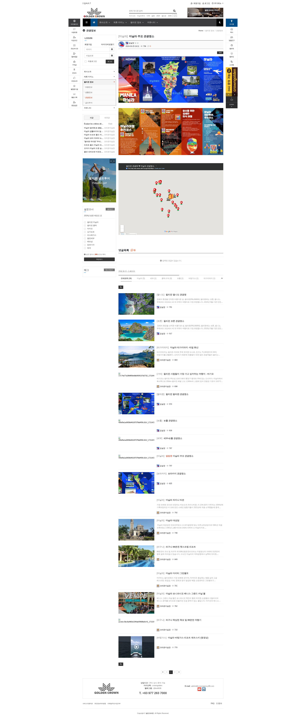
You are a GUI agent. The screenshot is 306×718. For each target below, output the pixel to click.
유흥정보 (88, 87)
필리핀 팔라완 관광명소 (173, 394)
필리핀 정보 (136, 22)
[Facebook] (120, 241)
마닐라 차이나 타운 (170, 500)
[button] (222, 12)
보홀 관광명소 (167, 420)
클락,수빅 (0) (167, 278)
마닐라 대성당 (168, 520)
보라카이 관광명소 (171, 473)
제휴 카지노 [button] (88, 77)
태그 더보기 (109, 270)
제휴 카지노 (119, 22)
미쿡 (148, 16)
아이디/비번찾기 (107, 44)
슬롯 (153, 16)
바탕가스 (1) (193, 278)
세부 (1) (153, 278)
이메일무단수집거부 (114, 703)
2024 (158, 16)
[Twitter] (124, 241)
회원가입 (197, 3)
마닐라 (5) (141, 278)
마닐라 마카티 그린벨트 (173, 573)
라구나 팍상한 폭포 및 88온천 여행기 (179, 620)
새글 (91, 118)
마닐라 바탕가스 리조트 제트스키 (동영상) (182, 637)
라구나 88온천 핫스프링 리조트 (176, 547)
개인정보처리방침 (100, 703)
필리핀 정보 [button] (88, 82)
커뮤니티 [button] (87, 108)
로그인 (207, 3)
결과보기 (110, 209)
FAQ (212, 703)
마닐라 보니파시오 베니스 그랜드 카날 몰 (181, 593)
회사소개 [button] (87, 72)
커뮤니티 (151, 22)
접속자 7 (87, 3)
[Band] (133, 241)
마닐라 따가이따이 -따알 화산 (177, 347)
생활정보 (88, 92)
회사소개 (103, 22)
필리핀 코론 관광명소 (170, 321)
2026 (169, 16)
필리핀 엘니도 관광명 (171, 294)
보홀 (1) (180, 278)
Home (201, 31)
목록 (220, 53)
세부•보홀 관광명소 (169, 438)
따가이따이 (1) (209, 278)
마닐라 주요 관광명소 (175, 456)
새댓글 (107, 118)
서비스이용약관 (88, 703)
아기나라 (132, 16)
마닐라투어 (141, 16)
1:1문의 (219, 703)
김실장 (131, 43)
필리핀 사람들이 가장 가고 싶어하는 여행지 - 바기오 (185, 374)
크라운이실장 (165, 360)
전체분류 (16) (126, 278)
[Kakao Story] (129, 241)
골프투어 (88, 103)
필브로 (164, 16)
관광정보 (88, 97)
